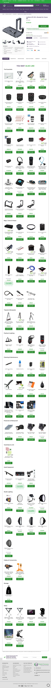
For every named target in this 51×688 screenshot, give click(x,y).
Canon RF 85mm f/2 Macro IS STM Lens (8, 145)
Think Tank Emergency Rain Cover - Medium (42, 433)
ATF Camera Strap (9, 253)
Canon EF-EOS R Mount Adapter (42, 103)
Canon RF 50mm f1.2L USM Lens (20, 103)
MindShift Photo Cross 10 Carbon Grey (42, 254)
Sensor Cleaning (15, 673)
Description (13, 58)
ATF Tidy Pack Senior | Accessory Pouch (31, 254)
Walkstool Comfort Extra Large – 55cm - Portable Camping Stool (20, 618)
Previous (3, 28)
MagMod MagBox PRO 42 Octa (42, 526)
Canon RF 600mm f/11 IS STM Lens (42, 124)
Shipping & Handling (5, 666)
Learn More (35, 37)
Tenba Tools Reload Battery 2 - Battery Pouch (20, 275)
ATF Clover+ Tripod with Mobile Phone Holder (20, 322)
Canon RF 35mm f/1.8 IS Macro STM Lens (9, 103)
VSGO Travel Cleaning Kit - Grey (20, 410)
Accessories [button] (27, 9)
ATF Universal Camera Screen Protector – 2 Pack (8, 457)
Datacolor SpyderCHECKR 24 (8, 504)
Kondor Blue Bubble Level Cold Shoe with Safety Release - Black (31, 188)
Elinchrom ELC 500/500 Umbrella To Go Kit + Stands (31, 504)
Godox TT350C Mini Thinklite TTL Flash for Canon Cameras (42, 345)
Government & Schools (16, 670)
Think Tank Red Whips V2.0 (20, 124)
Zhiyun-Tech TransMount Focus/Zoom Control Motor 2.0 (42, 618)
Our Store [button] (4, 677)
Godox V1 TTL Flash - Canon (19, 345)
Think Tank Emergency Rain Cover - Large (31, 433)
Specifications (21, 58)
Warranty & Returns (5, 667)
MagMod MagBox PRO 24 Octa (42, 504)
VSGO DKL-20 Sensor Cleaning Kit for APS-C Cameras (31, 411)
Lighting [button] (17, 9)
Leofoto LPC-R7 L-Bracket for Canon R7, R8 (20, 209)
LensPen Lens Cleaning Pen (9, 369)
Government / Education (22, 0)
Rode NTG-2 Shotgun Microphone (8, 479)
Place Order (42, 440)
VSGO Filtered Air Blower (42, 389)
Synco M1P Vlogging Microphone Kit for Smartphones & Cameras (31, 480)
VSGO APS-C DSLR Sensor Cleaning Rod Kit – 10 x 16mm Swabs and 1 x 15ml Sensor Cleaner (8, 411)
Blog (32, 0)
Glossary (3, 675)
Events (14, 667)
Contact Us (4, 0)
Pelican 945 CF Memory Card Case (20, 233)
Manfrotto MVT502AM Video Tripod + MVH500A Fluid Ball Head (9, 322)
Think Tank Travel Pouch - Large (42, 233)
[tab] (5, 59)
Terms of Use (4, 672)
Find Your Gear (6, 2)
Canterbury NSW (5, 679)
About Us (9, 0)
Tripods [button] (21, 9)
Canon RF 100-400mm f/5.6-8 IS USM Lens (20, 145)
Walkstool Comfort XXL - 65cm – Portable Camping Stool (20, 82)
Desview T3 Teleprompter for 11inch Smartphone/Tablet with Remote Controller (20, 640)
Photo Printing (37, 0)
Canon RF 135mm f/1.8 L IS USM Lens (9, 167)
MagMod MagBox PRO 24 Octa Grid (8, 526)
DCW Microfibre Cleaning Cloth (9, 81)
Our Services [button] (16, 663)
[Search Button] (32, 6)
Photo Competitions (16, 671)
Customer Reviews (5, 670)
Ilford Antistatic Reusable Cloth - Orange (31, 390)
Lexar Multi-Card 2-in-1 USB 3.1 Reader (9, 595)
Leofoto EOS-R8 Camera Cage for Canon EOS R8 (9, 209)
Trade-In (42, 0)
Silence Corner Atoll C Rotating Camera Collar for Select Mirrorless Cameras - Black (20, 167)
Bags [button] (24, 9)
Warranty (37, 58)
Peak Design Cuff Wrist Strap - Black (20, 299)
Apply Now (29, 37)
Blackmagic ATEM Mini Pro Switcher (20, 479)
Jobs (3, 671)
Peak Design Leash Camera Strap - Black (31, 299)
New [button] (44, 9)
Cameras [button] (4, 9)
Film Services (15, 668)
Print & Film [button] (32, 9)
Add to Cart (43, 26)
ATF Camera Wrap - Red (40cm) (42, 145)
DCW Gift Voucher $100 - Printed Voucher (9, 639)
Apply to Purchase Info (44, 37)
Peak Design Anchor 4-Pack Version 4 (20, 254)
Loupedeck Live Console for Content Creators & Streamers (31, 618)
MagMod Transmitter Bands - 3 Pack (8, 345)
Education (44, 58)
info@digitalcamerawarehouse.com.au (43, 670)
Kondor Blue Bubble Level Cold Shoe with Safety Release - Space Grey (42, 188)
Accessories (5, 58)
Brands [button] (47, 9)
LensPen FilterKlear (9, 389)
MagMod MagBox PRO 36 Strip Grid (31, 526)
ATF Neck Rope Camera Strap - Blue (31, 275)
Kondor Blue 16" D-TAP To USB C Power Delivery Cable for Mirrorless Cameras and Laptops (42, 167)
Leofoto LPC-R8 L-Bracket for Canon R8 (31, 209)
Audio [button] (14, 9)
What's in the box (29, 58)
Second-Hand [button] (37, 9)
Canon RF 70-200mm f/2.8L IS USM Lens (31, 124)
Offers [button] (25, 11)
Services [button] (41, 9)
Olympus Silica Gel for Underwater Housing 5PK (9, 433)
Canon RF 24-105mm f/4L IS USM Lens (31, 103)
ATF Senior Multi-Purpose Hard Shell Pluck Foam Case (9, 233)
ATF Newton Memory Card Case (31, 81)
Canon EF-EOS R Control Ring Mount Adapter (9, 124)
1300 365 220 (46, 5)
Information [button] (5, 663)
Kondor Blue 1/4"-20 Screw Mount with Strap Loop (9, 188)
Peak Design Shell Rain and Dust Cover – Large (20, 433)
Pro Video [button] (11, 9)
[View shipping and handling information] (38, 28)
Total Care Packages (16, 675)
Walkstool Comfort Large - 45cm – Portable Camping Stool (8, 618)
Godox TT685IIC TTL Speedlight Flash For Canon (31, 345)
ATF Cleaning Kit (20, 389)
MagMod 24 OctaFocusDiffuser (20, 504)
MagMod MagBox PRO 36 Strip (20, 526)
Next (24, 28)
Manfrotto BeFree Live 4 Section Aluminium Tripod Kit (31, 322)
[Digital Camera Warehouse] (7, 5)
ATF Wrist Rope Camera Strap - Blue (9, 299)
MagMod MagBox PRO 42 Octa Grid (8, 549)
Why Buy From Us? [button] (28, 663)
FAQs (29, 0)
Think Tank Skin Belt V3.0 (31, 232)
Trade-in (14, 676)
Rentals (14, 672)
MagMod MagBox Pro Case (8, 275)
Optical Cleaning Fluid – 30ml (31, 369)
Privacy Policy (4, 673)
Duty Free (14, 0)
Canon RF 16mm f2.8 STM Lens (31, 145)
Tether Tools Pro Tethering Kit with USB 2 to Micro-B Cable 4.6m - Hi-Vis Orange (8, 573)
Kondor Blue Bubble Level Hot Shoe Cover (20, 188)
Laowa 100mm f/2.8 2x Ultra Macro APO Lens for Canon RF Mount (31, 167)
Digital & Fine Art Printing (17, 665)
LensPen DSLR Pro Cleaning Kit (42, 369)
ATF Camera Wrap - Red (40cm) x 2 (42, 275)
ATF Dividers (42, 81)
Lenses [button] (7, 9)
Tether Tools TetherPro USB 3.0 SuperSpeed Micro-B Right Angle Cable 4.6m (20, 573)
